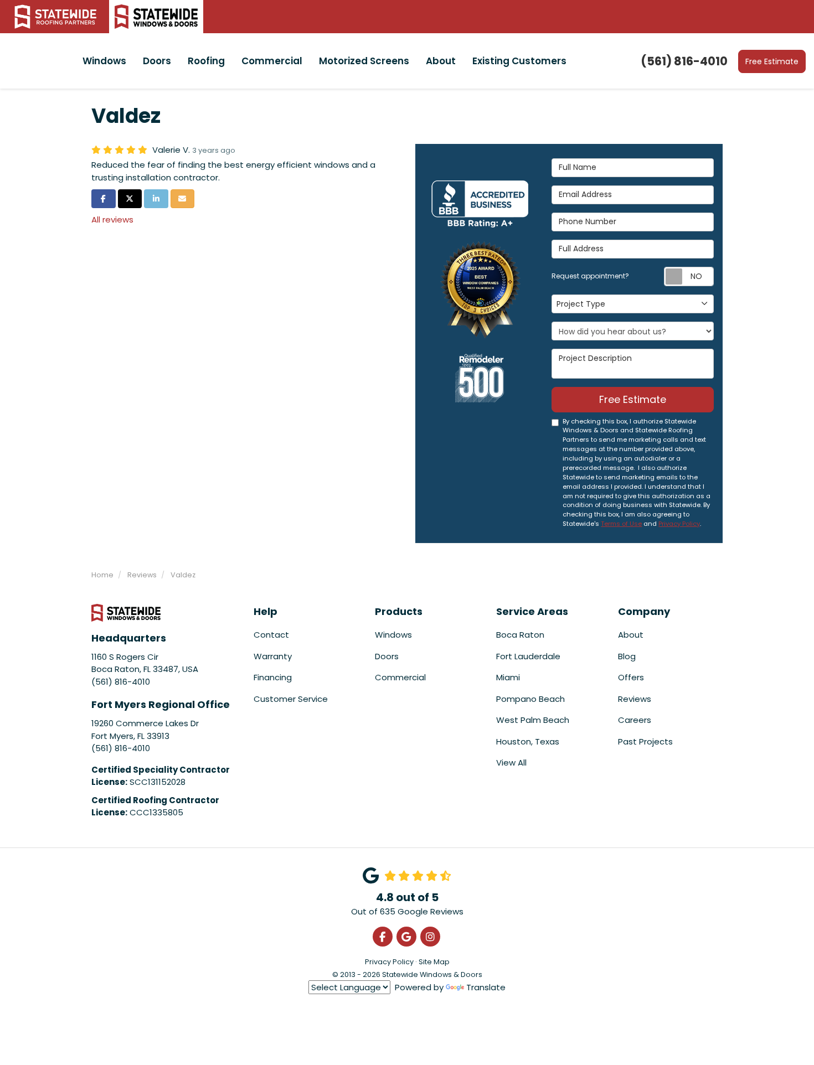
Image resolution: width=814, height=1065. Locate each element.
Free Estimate (771, 61)
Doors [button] (157, 61)
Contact (271, 634)
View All (511, 762)
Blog (627, 656)
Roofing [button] (206, 61)
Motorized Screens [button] (364, 61)
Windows (393, 634)
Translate (486, 987)
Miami (508, 677)
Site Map (434, 961)
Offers (631, 677)
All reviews (112, 219)
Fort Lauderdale (528, 656)
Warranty (273, 656)
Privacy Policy (679, 523)
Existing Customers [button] (519, 61)
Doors (387, 656)
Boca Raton (520, 634)
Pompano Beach (530, 699)
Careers (634, 720)
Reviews (634, 699)
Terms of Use (621, 523)
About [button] (441, 61)
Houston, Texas (527, 741)
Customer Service (291, 699)
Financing (273, 677)
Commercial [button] (271, 61)
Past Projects (645, 741)
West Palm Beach (532, 720)
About (630, 634)
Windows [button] (104, 61)
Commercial (400, 677)
